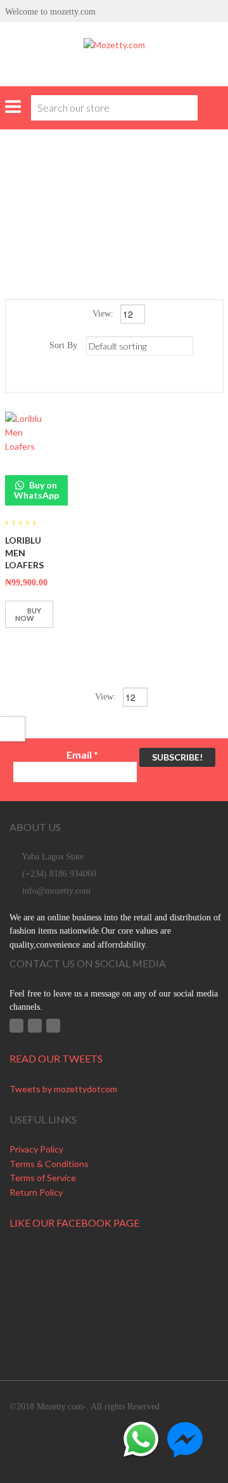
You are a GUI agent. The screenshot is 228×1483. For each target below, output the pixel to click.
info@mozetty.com (56, 891)
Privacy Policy (36, 1149)
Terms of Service (43, 1177)
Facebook (16, 1026)
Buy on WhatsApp (36, 490)
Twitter (35, 1026)
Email (82, 754)
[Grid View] (107, 378)
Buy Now (28, 614)
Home (44, 190)
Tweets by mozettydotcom (63, 1088)
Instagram (53, 1026)
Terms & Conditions (49, 1163)
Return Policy (36, 1192)
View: (104, 313)
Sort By (63, 345)
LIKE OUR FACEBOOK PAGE (74, 1223)
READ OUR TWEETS (56, 1058)
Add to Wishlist (18, 645)
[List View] (126, 378)
